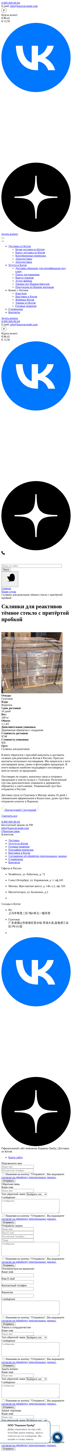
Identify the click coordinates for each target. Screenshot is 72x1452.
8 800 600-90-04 (10, 2)
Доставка (13, 840)
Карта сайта (15, 1157)
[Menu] (9, 579)
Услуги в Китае (17, 265)
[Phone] (3, 553)
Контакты (14, 312)
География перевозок (21, 849)
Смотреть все (9, 815)
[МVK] (36, 91)
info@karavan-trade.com (24, 6)
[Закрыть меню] (2, 241)
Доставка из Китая (19, 246)
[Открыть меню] (2, 238)
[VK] (36, 1005)
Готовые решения (18, 846)
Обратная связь (10, 831)
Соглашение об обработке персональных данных (37, 856)
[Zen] (36, 230)
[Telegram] (36, 160)
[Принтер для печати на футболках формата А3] (6, 630)
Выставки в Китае (19, 852)
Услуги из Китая (18, 843)
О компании (15, 309)
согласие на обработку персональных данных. (28, 1177)
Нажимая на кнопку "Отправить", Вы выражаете (32, 1176)
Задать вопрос (9, 234)
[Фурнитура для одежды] (3, 630)
